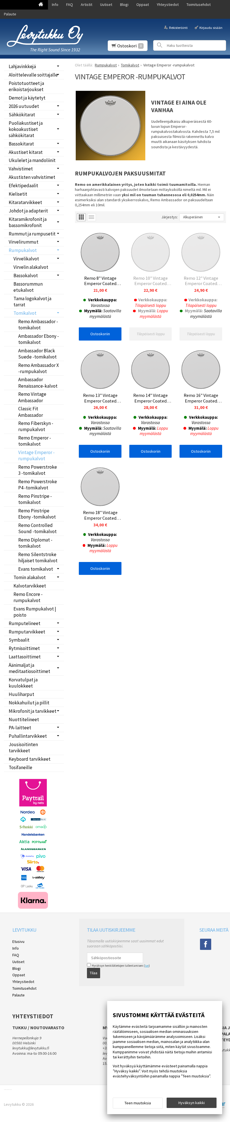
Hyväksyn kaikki (191, 1102)
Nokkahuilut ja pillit (29, 703)
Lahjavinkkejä (22, 66)
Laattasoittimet (25, 657)
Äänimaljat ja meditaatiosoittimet (29, 668)
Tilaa (93, 972)
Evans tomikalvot (35, 569)
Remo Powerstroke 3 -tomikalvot (37, 470)
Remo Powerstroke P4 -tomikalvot (37, 484)
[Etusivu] (41, 5)
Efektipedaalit (23, 185)
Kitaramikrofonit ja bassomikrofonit (28, 222)
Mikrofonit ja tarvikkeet (32, 711)
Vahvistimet (21, 169)
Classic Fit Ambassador (30, 412)
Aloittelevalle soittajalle (33, 75)
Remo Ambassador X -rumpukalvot (38, 368)
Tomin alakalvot (29, 577)
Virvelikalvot (26, 259)
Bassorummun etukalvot (28, 287)
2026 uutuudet (24, 106)
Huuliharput (21, 694)
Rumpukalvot (23, 250)
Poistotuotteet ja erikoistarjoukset (26, 86)
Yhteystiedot (168, 4)
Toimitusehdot (199, 4)
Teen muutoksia (138, 1102)
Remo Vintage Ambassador (32, 397)
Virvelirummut (23, 242)
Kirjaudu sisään (210, 28)
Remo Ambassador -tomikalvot (38, 324)
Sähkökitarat (22, 115)
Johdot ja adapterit (28, 211)
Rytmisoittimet (24, 648)
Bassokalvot (25, 275)
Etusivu (18, 941)
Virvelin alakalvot (30, 267)
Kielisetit (18, 194)
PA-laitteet (20, 728)
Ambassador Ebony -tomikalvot (38, 339)
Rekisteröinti (178, 28)
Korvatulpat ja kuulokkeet (23, 683)
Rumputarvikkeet (27, 632)
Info (55, 4)
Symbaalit (19, 640)
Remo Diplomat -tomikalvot (35, 543)
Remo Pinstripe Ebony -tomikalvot (37, 514)
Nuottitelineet (24, 719)
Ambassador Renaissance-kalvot (38, 382)
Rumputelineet (24, 623)
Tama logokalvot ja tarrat (32, 301)
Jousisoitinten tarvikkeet (23, 747)
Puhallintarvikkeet (28, 736)
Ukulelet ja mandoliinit (32, 160)
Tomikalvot (24, 313)
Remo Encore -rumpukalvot (28, 597)
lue (147, 966)
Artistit (86, 4)
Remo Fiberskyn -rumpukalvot (35, 426)
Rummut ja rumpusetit (32, 234)
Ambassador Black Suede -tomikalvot (37, 354)
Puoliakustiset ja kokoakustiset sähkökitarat (26, 129)
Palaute (10, 14)
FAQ (69, 4)
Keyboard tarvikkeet (29, 759)
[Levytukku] (45, 36)
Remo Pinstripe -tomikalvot (35, 499)
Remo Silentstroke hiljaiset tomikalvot (38, 557)
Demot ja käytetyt (27, 98)
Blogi (124, 4)
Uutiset (106, 4)
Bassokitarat (21, 144)
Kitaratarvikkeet (25, 202)
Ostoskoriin (100, 333)
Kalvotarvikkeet (29, 586)
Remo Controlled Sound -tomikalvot (37, 528)
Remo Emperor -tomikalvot (34, 441)
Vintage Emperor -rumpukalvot (36, 455)
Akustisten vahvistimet (32, 177)
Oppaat (142, 4)
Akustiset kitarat (26, 152)
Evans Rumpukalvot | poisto (34, 612)
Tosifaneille (20, 767)
